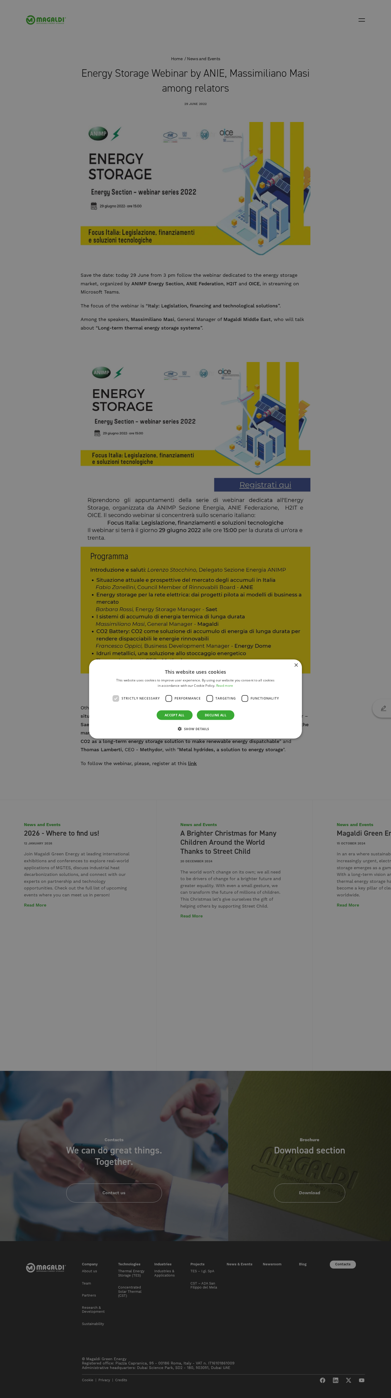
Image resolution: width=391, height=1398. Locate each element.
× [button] (296, 665)
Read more (224, 685)
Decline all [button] (215, 715)
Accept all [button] (175, 715)
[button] (195, 728)
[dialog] (195, 699)
